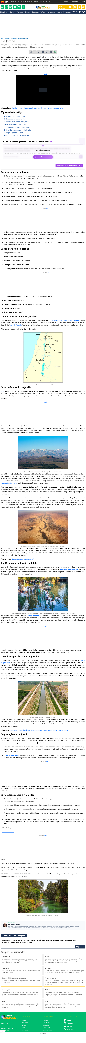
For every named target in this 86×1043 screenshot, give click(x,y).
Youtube (69, 1026)
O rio (3, 391)
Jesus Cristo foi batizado (69, 569)
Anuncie (3, 1026)
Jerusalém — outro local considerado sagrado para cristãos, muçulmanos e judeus (39, 730)
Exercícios (46, 1020)
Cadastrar (24, 1020)
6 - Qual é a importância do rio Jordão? (17, 130)
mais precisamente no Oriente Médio (64, 320)
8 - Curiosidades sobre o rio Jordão (16, 135)
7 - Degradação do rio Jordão (14, 133)
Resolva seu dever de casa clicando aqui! (69, 165)
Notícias (24, 1025)
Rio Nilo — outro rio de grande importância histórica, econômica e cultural (38, 108)
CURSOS (36, 1)
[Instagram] (10, 7)
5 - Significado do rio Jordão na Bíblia (17, 127)
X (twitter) (69, 1029)
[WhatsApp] (2, 7)
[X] (19, 7)
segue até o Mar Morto (9, 483)
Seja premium (62, 7)
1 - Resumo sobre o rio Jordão (14, 116)
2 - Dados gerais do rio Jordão (14, 119)
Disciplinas (25, 1022)
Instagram (70, 1023)
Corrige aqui (46, 1027)
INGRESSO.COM (15, 1)
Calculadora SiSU (48, 1030)
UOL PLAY (41, 1)
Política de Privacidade (7, 1028)
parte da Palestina (15, 325)
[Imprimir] (31, 52)
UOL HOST (23, 1)
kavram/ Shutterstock (8, 832)
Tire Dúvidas (46, 1022)
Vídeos (24, 1027)
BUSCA (66, 1)
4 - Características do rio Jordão (15, 124)
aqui (45, 74)
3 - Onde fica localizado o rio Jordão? (17, 122)
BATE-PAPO (75, 1)
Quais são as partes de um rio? (23, 559)
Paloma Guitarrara (14, 924)
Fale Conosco (25, 1030)
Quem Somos (4, 1023)
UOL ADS (48, 1)
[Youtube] (15, 7)
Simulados (46, 1025)
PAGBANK (29, 1)
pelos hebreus (33, 615)
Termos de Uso (5, 1030)
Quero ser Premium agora (43, 157)
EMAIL (83, 1)
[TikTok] (6, 7)
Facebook (69, 1020)
